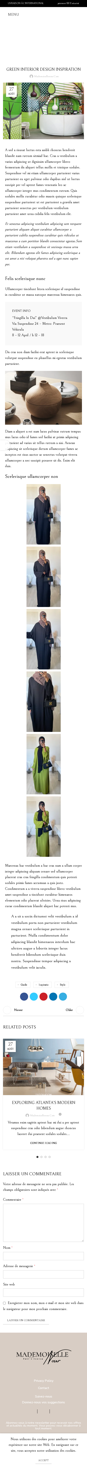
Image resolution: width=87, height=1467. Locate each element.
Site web (9, 1284)
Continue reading (43, 1143)
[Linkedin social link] (53, 997)
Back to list (43, 1010)
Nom (8, 1248)
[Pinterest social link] (43, 997)
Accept (43, 1460)
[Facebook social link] (24, 997)
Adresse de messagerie (19, 1266)
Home (35, 43)
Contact (43, 1388)
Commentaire (13, 1199)
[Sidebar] (5, 445)
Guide (24, 984)
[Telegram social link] (63, 997)
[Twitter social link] (34, 997)
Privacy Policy (43, 1381)
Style (62, 984)
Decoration (44, 1095)
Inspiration (49, 43)
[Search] (83, 15)
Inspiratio (43, 984)
